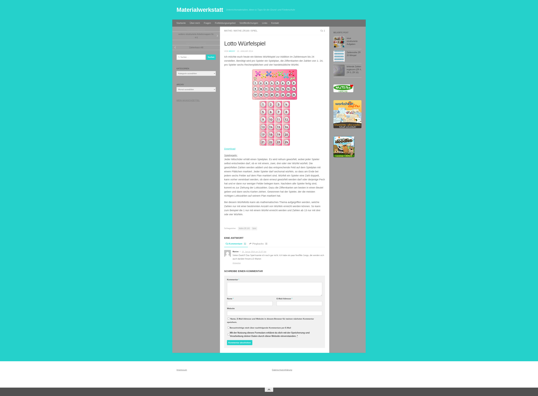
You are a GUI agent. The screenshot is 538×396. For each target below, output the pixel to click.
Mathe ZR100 (241, 31)
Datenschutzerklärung (282, 370)
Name (230, 298)
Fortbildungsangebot (225, 23)
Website (231, 308)
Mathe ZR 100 (244, 228)
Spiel (254, 31)
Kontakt (275, 23)
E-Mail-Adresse (284, 298)
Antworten (237, 263)
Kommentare (237, 244)
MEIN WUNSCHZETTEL (188, 100)
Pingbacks (259, 244)
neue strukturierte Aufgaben (352, 41)
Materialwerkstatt (200, 9)
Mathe (228, 31)
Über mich (195, 23)
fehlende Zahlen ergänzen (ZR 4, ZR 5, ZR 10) (354, 69)
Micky (232, 51)
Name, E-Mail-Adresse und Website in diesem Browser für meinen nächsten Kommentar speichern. (270, 320)
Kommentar (233, 279)
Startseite (181, 23)
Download (229, 148)
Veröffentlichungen (248, 23)
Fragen (207, 23)
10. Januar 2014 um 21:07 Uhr (254, 252)
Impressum (182, 370)
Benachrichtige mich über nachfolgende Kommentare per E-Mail (260, 328)
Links (264, 23)
